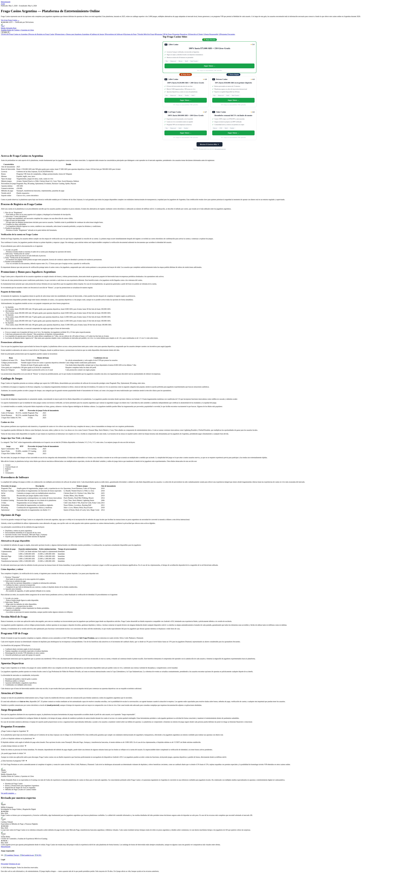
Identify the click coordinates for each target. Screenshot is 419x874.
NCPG (37, 855)
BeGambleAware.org (220, 149)
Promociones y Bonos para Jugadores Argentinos (72, 34)
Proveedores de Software (114, 34)
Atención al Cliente (195, 34)
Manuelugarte (5, 2)
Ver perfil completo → (8, 793)
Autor (3, 4)
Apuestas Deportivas (179, 34)
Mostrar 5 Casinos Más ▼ (209, 144)
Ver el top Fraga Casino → (10, 20)
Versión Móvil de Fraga (145, 34)
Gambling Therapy (11, 855)
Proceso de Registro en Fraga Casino (41, 34)
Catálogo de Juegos (97, 34)
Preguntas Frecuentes (227, 34)
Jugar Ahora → (209, 66)
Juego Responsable (210, 34)
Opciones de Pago (130, 34)
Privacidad (4, 864)
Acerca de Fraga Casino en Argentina (14, 34)
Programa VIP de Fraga (163, 34)
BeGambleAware (27, 855)
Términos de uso (14, 864)
